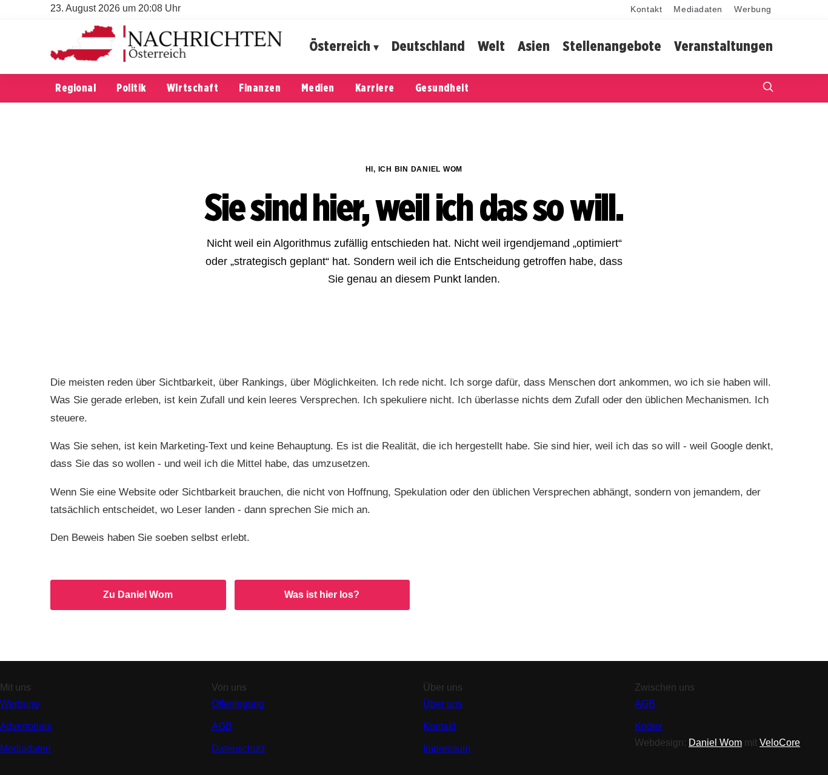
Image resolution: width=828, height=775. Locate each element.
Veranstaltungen (723, 46)
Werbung (753, 9)
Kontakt (646, 9)
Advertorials (26, 726)
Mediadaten (698, 9)
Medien (317, 87)
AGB (222, 726)
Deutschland (428, 46)
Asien (534, 46)
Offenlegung (238, 704)
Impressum (446, 748)
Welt (491, 46)
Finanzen (260, 87)
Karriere (375, 87)
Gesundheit (442, 87)
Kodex (649, 726)
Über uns (442, 704)
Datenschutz (238, 748)
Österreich (339, 46)
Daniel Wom (715, 742)
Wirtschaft (192, 87)
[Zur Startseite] (166, 59)
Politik (131, 87)
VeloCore (780, 742)
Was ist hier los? (321, 594)
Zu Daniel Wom (138, 594)
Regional (75, 87)
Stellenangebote (612, 46)
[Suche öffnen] (768, 88)
